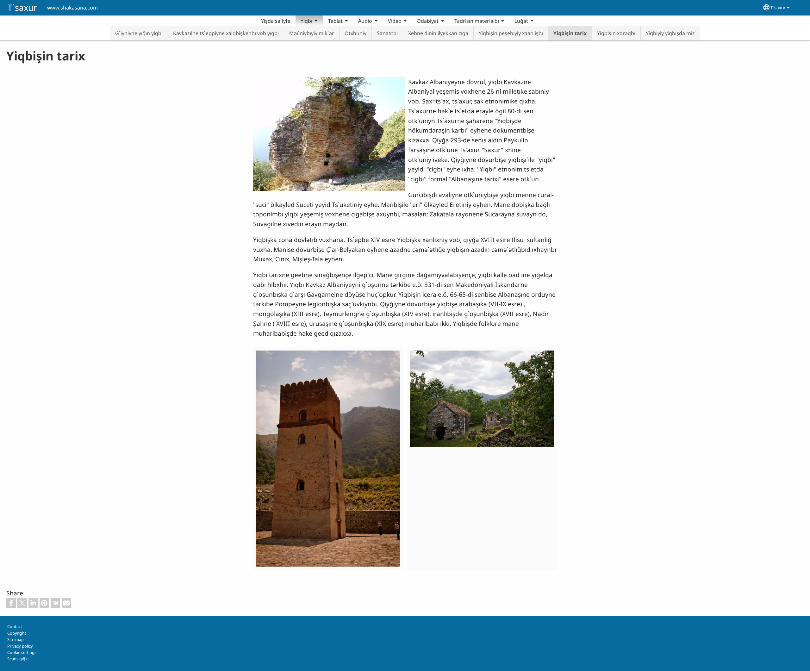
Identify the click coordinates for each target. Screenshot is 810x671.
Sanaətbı (387, 33)
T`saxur (22, 7)
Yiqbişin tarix (570, 33)
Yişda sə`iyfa (275, 20)
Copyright (16, 633)
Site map (15, 639)
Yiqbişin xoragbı (616, 33)
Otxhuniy (355, 33)
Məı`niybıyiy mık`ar (311, 33)
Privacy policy (20, 646)
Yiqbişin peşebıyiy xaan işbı (511, 33)
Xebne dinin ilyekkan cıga (438, 33)
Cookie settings (21, 652)
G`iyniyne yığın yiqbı (139, 33)
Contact (14, 626)
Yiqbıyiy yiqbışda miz (670, 33)
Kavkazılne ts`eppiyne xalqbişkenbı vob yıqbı (226, 33)
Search (546, 21)
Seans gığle (17, 659)
